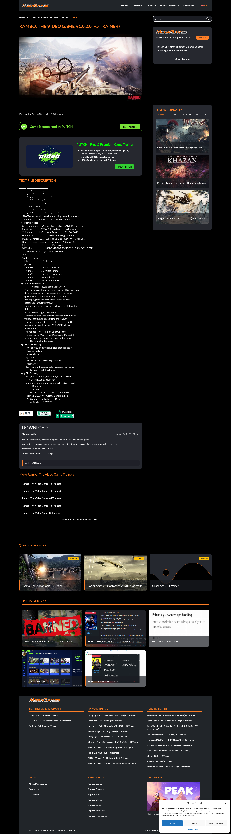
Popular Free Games (97, 816)
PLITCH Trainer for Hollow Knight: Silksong (108, 758)
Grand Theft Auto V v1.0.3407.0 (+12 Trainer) (168, 766)
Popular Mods (94, 794)
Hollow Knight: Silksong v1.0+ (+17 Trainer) (108, 731)
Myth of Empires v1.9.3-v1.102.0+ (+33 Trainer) (169, 745)
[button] (225, 803)
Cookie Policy (193, 829)
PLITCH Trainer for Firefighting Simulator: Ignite (110, 747)
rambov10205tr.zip (33, 463)
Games (33, 17)
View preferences (216, 823)
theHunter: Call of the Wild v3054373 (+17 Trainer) (112, 726)
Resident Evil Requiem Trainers (43, 726)
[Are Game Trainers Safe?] (179, 628)
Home (22, 17)
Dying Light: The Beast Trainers (43, 715)
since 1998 (202, 37)
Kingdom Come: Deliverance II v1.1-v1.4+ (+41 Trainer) (114, 742)
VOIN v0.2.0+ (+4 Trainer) (159, 756)
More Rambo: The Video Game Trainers (80, 519)
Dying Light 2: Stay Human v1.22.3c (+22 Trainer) (170, 720)
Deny (194, 823)
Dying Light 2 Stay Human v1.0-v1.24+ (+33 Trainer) (112, 715)
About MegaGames (38, 783)
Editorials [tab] (186, 114)
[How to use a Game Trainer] (115, 668)
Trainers (73, 17)
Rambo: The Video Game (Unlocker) (41, 513)
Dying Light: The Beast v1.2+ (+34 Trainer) (107, 736)
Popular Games (95, 783)
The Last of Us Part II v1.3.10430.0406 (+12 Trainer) (171, 740)
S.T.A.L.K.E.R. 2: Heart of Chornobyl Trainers (50, 720)
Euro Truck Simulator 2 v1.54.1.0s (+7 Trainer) (168, 750)
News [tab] (173, 114)
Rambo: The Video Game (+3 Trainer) (41, 490)
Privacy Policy (151, 830)
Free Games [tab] (201, 114)
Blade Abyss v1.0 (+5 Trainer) (160, 761)
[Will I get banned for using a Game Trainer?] (52, 628)
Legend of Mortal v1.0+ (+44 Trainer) (105, 720)
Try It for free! (130, 126)
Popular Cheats (95, 799)
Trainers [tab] (161, 114)
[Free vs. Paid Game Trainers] (52, 668)
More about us (182, 59)
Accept (172, 823)
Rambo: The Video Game (52, 17)
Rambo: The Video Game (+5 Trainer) (41, 498)
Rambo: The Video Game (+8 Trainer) (41, 483)
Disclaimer (34, 794)
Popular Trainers (96, 789)
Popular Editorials (96, 810)
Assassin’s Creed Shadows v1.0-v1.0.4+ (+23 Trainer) (172, 715)
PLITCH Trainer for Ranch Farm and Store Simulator (112, 763)
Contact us (34, 789)
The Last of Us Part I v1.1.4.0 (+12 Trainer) (166, 734)
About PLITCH (124, 166)
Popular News (94, 805)
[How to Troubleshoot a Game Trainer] (115, 628)
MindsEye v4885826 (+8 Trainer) (103, 752)
